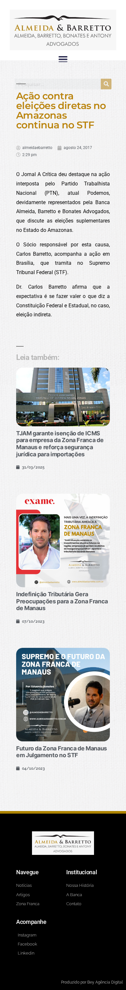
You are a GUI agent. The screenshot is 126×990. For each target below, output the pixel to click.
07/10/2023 (33, 621)
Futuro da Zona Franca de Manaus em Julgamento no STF (61, 752)
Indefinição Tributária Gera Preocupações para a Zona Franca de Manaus (62, 601)
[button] (63, 59)
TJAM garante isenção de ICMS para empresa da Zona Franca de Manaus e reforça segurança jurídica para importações (59, 444)
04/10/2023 (33, 768)
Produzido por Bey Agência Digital (92, 982)
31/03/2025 (33, 467)
